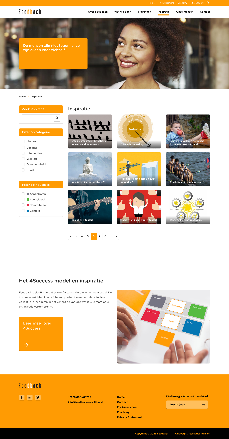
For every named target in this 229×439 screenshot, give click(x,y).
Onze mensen (184, 11)
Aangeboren (37, 194)
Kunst (30, 170)
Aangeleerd (37, 199)
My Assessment (166, 3)
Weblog (32, 158)
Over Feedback (98, 11)
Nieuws (31, 141)
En (197, 3)
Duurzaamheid (36, 164)
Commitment (38, 205)
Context (34, 210)
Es (202, 3)
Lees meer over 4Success (37, 325)
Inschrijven (177, 404)
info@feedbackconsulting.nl (85, 402)
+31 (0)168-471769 (79, 397)
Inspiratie (163, 11)
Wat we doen (122, 11)
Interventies (34, 153)
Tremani (205, 433)
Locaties (32, 147)
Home (152, 3)
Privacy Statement (129, 417)
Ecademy (182, 3)
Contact (205, 11)
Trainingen (144, 11)
